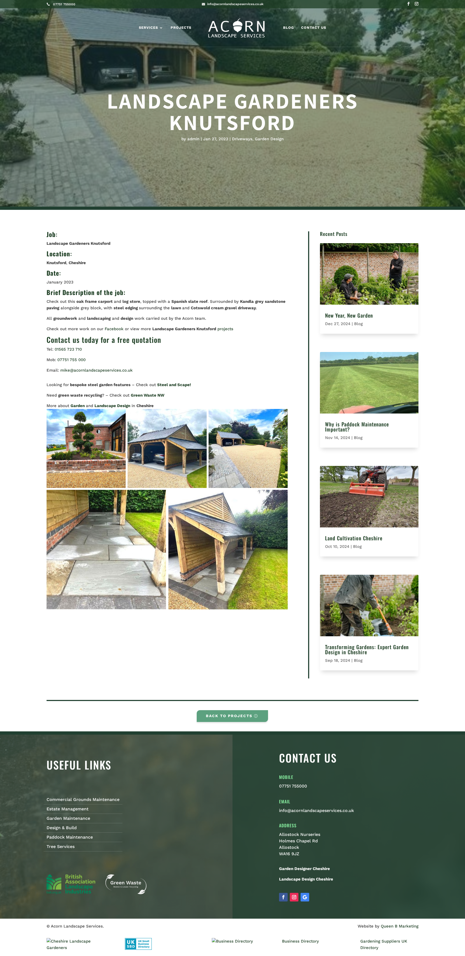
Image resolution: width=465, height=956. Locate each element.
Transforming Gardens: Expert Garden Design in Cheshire (367, 649)
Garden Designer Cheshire (304, 868)
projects (225, 328)
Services (148, 28)
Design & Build (62, 828)
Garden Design (269, 138)
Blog (288, 28)
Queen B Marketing (399, 926)
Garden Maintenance (68, 818)
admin (193, 138)
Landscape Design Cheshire (306, 879)
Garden (78, 405)
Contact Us (313, 28)
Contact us (63, 339)
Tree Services (61, 847)
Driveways (242, 138)
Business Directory (300, 941)
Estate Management (68, 809)
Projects (181, 28)
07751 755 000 (71, 359)
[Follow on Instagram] (294, 897)
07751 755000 (293, 786)
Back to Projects (229, 716)
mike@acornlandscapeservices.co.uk (96, 370)
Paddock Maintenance (70, 837)
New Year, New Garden (349, 315)
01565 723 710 (68, 349)
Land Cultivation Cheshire (353, 538)
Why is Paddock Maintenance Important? (357, 426)
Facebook (115, 328)
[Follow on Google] (305, 897)
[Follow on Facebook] (283, 897)
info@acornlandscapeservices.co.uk (316, 810)
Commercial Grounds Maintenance (83, 800)
